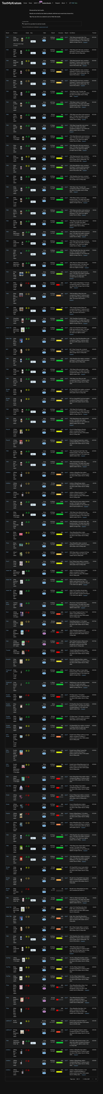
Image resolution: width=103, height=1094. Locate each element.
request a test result (43, 27)
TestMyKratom (11, 3)
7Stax (7, 532)
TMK (7, 37)
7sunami (8, 650)
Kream (7, 795)
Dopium (8, 813)
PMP (7, 552)
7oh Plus (8, 957)
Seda (7, 776)
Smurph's (8, 659)
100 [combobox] (77, 1079)
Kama (7, 822)
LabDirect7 (9, 1020)
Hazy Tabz (8, 785)
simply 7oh (8, 327)
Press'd (8, 429)
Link (66, 37)
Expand (85, 42)
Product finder (25, 21)
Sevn (7, 612)
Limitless (8, 472)
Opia (7, 621)
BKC (7, 349)
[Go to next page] (96, 1079)
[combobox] (52, 23)
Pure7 (7, 561)
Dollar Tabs (9, 338)
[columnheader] (8, 33)
